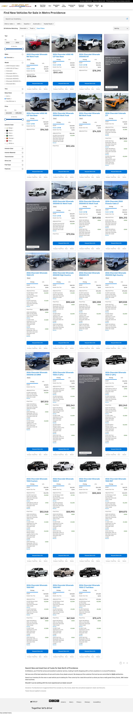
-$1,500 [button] (72, 396)
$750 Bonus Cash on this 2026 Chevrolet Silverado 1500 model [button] (58, 391)
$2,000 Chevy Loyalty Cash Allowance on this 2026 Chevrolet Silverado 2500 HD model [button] (58, 318)
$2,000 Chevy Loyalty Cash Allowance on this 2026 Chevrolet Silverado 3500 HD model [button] (32, 425)
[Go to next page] (127, 663)
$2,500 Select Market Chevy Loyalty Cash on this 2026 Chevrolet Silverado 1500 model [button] (58, 429)
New (50, 6)
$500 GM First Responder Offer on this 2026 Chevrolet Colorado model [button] (110, 144)
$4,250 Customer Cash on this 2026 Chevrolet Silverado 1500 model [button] (58, 505)
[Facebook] (55, 701)
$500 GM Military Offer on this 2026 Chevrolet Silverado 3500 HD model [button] (32, 407)
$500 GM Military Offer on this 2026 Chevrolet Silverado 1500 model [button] (32, 315)
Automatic (37, 24)
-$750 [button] (73, 388)
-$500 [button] (125, 141)
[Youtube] (50, 701)
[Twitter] (58, 701)
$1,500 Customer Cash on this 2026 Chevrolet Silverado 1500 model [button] (58, 399)
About (70, 702)
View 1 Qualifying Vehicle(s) (111, 87)
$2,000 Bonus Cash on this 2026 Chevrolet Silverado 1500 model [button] (32, 295)
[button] (37, 60)
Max (15, 39)
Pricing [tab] (32, 63)
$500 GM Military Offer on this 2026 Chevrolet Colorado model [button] (110, 151)
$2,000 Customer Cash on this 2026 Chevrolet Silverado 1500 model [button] (32, 498)
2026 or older (9, 24)
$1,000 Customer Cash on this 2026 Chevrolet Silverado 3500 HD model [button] (32, 395)
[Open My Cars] (101, 6)
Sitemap (87, 702)
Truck (32, 28)
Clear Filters (40, 28)
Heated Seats (49, 24)
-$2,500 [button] (72, 424)
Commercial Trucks (71, 6)
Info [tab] (43, 63)
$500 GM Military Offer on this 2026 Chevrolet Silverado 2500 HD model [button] (110, 232)
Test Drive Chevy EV (42, 6)
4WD (19, 24)
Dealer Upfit (30, 68)
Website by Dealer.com (33, 702)
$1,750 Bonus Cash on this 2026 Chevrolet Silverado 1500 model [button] (58, 498)
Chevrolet (23, 28)
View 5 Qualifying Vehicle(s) (33, 247)
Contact (63, 702)
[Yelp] (53, 701)
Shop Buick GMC (56, 6)
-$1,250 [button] (46, 300)
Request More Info (37, 83)
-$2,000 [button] (124, 156)
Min (6, 39)
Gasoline (27, 24)
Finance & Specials (81, 6)
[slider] (5, 49)
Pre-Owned (64, 6)
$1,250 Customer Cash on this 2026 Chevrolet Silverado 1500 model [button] (32, 303)
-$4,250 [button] (72, 502)
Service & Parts (90, 6)
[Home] (4, 6)
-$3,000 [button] (72, 135)
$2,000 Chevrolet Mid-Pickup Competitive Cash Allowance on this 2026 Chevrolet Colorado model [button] (110, 161)
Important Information (110, 89)
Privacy (78, 702)
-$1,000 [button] (125, 129)
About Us (97, 6)
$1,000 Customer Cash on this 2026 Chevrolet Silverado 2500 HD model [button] (58, 295)
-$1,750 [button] (72, 495)
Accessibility (96, 702)
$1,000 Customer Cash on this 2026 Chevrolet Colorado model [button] (110, 132)
